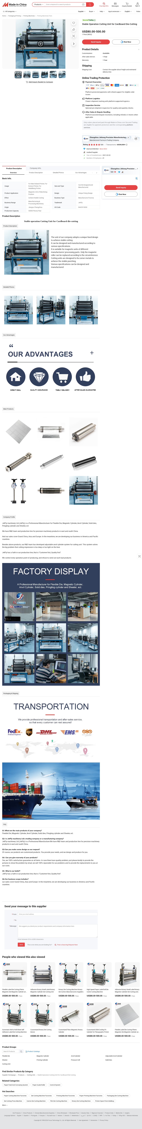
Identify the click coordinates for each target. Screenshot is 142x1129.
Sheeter (4, 1060)
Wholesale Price (74, 1113)
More (4, 1105)
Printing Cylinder (42, 1060)
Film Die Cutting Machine (58, 1101)
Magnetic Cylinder (43, 1056)
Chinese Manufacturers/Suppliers (45, 1113)
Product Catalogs (33, 1051)
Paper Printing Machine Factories (90, 1096)
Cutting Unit (6, 1064)
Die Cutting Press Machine (13, 1101)
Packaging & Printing (14, 16)
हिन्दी (101, 1115)
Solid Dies (108, 1060)
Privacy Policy (104, 1120)
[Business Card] (137, 178)
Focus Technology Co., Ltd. (56, 1120)
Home (4, 16)
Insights (127, 1113)
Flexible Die (6, 1056)
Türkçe (114, 1115)
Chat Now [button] (127, 42)
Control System (55, 1085)
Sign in (137, 6)
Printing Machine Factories (65, 1096)
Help (101, 11)
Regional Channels (97, 1113)
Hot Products (17, 1113)
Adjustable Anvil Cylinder (113, 1056)
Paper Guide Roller (39, 1085)
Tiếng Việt (122, 1115)
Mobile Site (119, 1113)
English (19, 1115)
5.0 (112, 172)
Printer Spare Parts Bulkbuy (104, 1101)
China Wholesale (62, 1113)
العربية (83, 1115)
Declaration (94, 1120)
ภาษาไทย (107, 1115)
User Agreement (83, 1120)
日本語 (95, 1115)
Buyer (91, 11)
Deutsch (67, 1115)
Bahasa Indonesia (132, 1115)
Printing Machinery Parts (44, 16)
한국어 (89, 1115)
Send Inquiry (96, 42)
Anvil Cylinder (75, 1056)
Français (42, 1115)
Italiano (60, 1115)
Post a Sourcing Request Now (66, 945)
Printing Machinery (29, 16)
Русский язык (51, 1115)
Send (21, 945)
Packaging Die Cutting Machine (117, 1096)
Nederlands (75, 1115)
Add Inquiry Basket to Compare (41, 82)
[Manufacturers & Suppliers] (14, 4)
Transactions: (116, 144)
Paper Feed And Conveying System (16, 1085)
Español (26, 1115)
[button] (92, 172)
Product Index (109, 1113)
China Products (27, 1113)
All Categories (10, 11)
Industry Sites (85, 1113)
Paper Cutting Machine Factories (15, 1096)
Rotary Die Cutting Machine (81, 1101)
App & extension (113, 11)
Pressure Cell (75, 1060)
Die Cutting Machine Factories (41, 1096)
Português (34, 1115)
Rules (138, 11)
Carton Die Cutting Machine (36, 1101)
